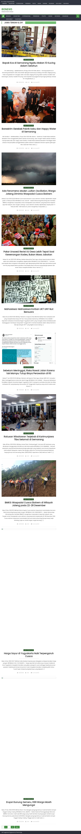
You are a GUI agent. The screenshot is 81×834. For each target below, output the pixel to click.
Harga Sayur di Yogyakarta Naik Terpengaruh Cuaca (29, 655)
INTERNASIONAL (19, 3)
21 (12, 827)
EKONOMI (45, 3)
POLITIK (34, 3)
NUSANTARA (11, 3)
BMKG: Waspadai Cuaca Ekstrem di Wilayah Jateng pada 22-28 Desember (29, 504)
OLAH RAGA (66, 3)
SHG (28, 82)
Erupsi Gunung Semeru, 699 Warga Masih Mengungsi (29, 804)
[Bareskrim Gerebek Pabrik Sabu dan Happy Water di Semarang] (29, 105)
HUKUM (39, 3)
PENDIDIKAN (28, 3)
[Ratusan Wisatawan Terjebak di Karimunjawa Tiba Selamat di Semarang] (29, 412)
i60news (7, 9)
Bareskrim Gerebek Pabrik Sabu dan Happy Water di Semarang (29, 130)
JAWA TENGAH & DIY (28, 59)
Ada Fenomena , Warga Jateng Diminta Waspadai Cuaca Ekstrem (29, 192)
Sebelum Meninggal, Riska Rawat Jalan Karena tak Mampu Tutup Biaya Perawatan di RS (29, 372)
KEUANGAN (51, 3)
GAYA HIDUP (58, 3)
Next (17, 827)
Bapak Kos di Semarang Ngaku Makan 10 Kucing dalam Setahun (28, 64)
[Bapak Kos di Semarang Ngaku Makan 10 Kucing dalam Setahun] (29, 41)
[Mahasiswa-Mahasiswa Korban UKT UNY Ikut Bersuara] (29, 289)
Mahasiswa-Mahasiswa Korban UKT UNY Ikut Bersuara (28, 311)
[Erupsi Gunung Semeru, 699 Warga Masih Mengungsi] (29, 736)
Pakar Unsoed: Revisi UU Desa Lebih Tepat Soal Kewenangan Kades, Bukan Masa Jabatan (28, 253)
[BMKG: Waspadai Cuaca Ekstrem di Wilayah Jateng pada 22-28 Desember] (29, 478)
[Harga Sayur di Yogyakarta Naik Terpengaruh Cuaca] (29, 588)
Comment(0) (36, 82)
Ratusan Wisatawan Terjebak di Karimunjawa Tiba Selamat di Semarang (29, 438)
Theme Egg (19, 832)
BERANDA (5, 3)
